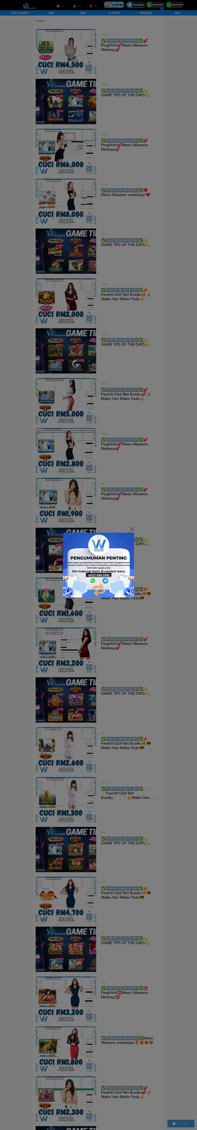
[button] (132, 529)
